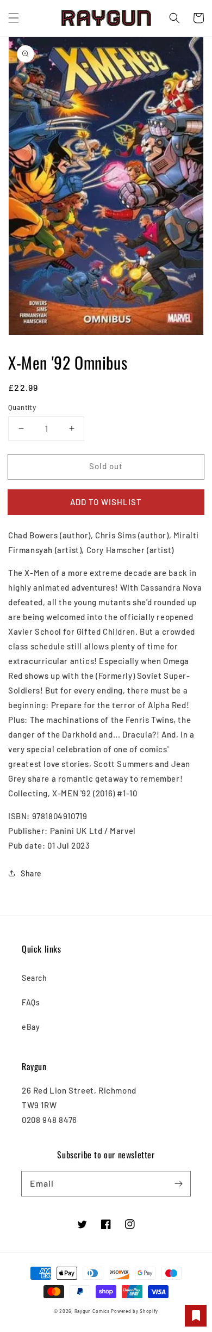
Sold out (106, 466)
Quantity (22, 407)
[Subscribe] (178, 1183)
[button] (14, 18)
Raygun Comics (92, 1311)
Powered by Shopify (134, 1311)
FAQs (31, 1002)
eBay (31, 1027)
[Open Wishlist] (196, 1316)
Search (34, 978)
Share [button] (31, 873)
